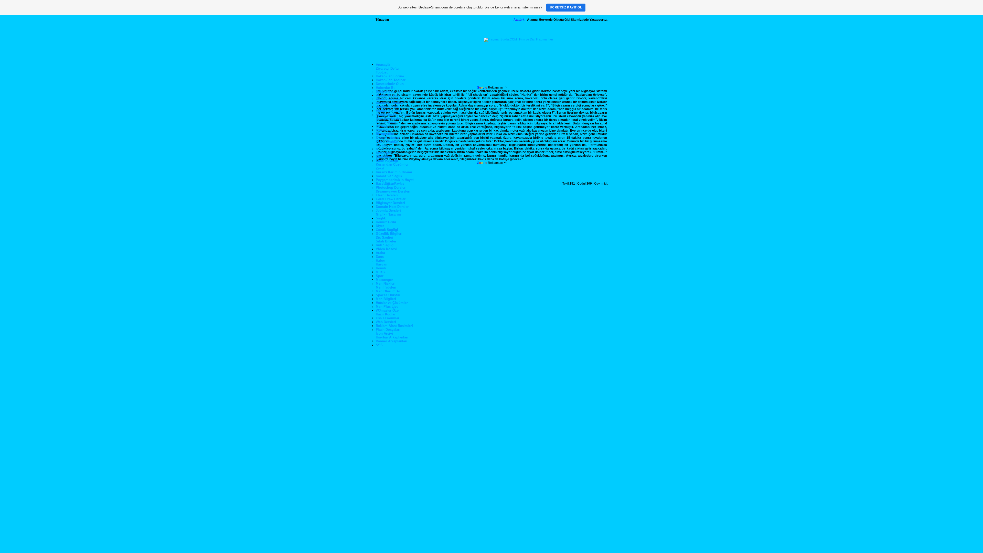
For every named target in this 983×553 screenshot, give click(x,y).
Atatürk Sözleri (387, 107)
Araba (380, 253)
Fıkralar (382, 145)
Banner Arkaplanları (391, 341)
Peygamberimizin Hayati (395, 180)
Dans (380, 257)
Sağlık (381, 218)
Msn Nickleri (386, 283)
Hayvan (381, 264)
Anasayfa (383, 65)
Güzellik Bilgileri (389, 234)
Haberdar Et (385, 88)
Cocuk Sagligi (387, 230)
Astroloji (382, 130)
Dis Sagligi (384, 237)
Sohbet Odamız (388, 91)
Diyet (380, 226)
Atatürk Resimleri (389, 103)
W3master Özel (388, 310)
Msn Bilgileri (386, 299)
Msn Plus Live (387, 307)
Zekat (380, 168)
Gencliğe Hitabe (388, 118)
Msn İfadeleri (386, 287)
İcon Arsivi (384, 333)
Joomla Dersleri (388, 210)
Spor (379, 276)
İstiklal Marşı (386, 122)
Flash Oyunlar (387, 141)
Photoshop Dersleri (391, 187)
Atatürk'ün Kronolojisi (393, 114)
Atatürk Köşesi (387, 95)
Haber (380, 260)
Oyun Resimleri (388, 138)
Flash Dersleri (387, 195)
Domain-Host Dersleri (393, 207)
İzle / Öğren (385, 184)
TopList (382, 72)
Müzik (380, 272)
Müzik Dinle (385, 149)
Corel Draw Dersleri (391, 199)
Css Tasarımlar (387, 318)
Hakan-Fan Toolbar (390, 80)
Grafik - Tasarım (388, 214)
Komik (381, 268)
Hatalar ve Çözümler (392, 303)
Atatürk (519, 20)
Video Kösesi (386, 249)
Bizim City (384, 126)
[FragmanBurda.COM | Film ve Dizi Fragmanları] (518, 39)
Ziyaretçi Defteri (388, 68)
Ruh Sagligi (385, 245)
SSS (379, 345)
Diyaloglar (384, 153)
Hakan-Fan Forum (390, 76)
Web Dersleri (386, 322)
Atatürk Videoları (389, 111)
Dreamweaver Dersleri (393, 191)
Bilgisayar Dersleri (390, 203)
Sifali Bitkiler (386, 241)
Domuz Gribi (386, 222)
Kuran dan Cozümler (392, 164)
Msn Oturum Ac (388, 291)
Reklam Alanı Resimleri (394, 326)
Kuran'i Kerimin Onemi (394, 172)
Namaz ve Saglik (389, 176)
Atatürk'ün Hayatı (389, 99)
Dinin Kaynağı (387, 161)
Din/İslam (383, 157)
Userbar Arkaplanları (392, 337)
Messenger (384, 280)
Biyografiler (385, 134)
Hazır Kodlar (386, 314)
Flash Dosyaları (388, 330)
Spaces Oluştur (388, 295)
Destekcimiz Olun (390, 84)
